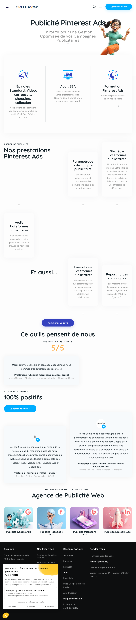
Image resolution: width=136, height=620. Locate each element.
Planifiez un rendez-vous (102, 555)
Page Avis (68, 578)
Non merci (12, 607)
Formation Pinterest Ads (113, 88)
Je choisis (30, 607)
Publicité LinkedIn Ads (117, 532)
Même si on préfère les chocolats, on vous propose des (27, 596)
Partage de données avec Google (19, 593)
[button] (5, 615)
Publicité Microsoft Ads (84, 533)
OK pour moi (49, 607)
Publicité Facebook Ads (51, 533)
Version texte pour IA (100, 573)
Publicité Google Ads (18, 532)
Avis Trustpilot (70, 592)
